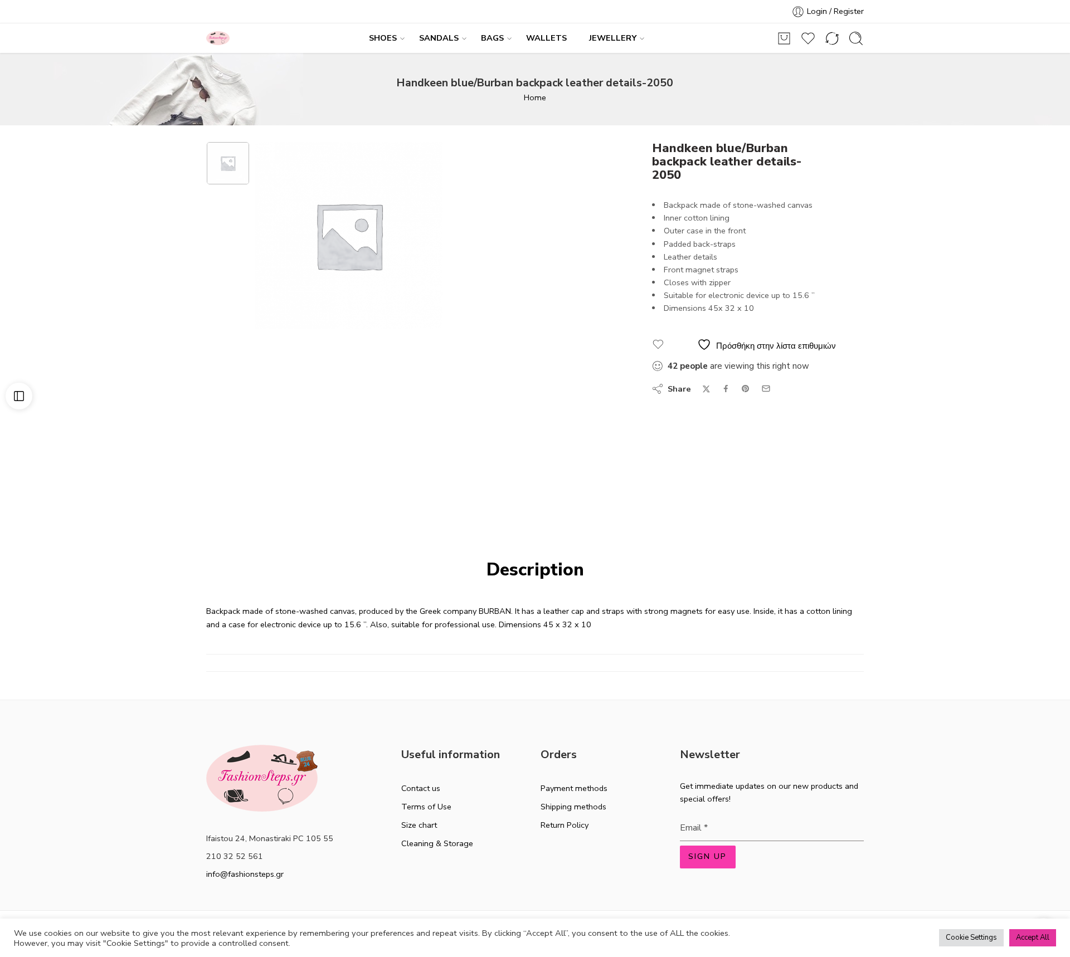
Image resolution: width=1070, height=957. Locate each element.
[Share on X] (706, 389)
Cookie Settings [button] (971, 937)
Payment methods (574, 788)
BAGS (492, 37)
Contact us (420, 788)
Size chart (419, 825)
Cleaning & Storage (437, 843)
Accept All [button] (1032, 937)
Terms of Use (426, 806)
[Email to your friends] (766, 388)
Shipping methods (573, 806)
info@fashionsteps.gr (245, 874)
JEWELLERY (612, 37)
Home (535, 97)
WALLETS (546, 37)
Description (535, 570)
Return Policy (564, 825)
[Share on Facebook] (726, 388)
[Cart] (784, 38)
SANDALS (439, 37)
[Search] (856, 38)
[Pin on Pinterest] (745, 388)
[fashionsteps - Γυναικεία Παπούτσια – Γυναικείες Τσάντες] (218, 38)
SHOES (383, 37)
